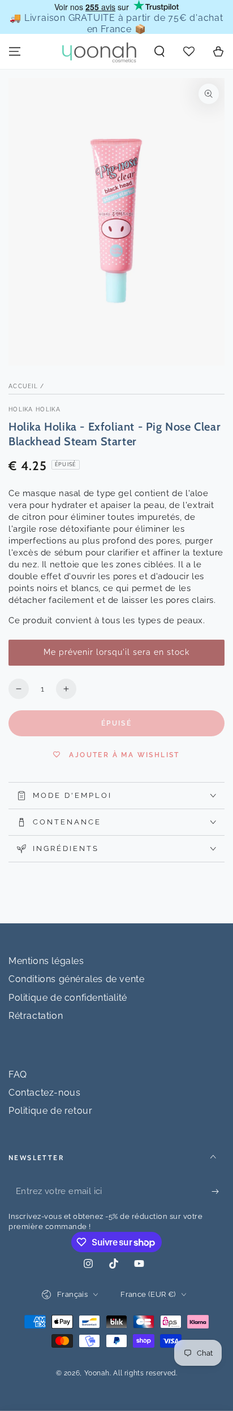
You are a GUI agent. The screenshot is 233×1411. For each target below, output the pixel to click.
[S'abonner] (218, 1191)
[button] (159, 51)
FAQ (17, 1074)
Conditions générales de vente (76, 979)
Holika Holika (34, 409)
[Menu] (14, 51)
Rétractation (35, 1015)
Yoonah (97, 1373)
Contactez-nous (44, 1092)
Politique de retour (50, 1110)
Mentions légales (46, 961)
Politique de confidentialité (67, 997)
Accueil (23, 386)
